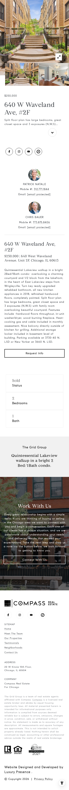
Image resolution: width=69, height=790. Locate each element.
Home (7, 628)
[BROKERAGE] (38, 151)
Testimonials (11, 643)
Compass (37, 699)
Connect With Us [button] (34, 559)
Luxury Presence (17, 772)
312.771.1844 (41, 189)
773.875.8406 (41, 222)
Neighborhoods (13, 647)
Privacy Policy (43, 779)
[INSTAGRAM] (19, 151)
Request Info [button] (34, 353)
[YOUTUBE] (28, 151)
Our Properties (13, 638)
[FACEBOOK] (9, 151)
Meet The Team (13, 633)
